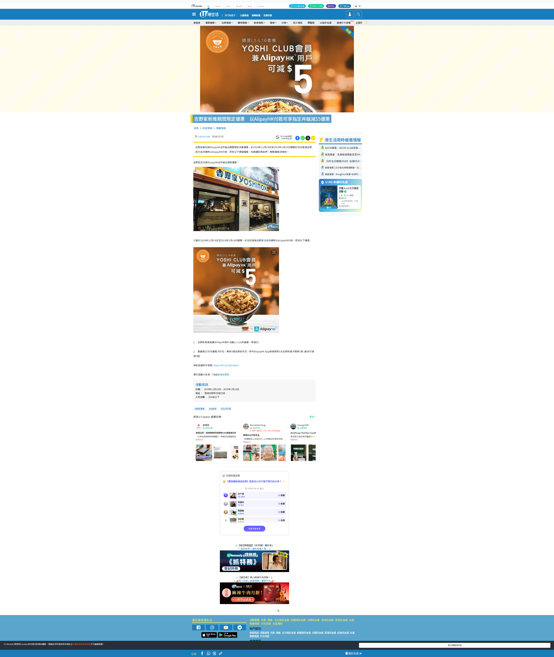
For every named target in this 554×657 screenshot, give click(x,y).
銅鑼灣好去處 (298, 620)
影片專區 (297, 22)
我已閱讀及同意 (455, 645)
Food (228, 6)
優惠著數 (200, 408)
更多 (311, 416)
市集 (263, 620)
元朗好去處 (313, 620)
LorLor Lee (204, 136)
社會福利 (277, 623)
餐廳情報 (221, 128)
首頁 (196, 128)
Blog (250, 6)
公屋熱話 (244, 15)
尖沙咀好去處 (281, 620)
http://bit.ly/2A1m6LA (226, 365)
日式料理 (226, 408)
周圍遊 (311, 22)
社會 (351, 620)
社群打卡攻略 (317, 6)
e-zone (260, 6)
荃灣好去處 (327, 620)
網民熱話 (254, 632)
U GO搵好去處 (298, 6)
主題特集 (360, 22)
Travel (217, 6)
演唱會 (196, 22)
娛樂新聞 (256, 15)
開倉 (270, 620)
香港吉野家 (223, 374)
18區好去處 (326, 22)
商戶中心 (331, 6)
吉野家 (213, 408)
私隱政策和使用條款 (81, 644)
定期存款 (267, 15)
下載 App (346, 6)
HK (208, 6)
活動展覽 (254, 620)
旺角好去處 (341, 620)
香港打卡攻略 (344, 22)
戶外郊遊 (266, 623)
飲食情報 (207, 128)
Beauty (239, 6)
